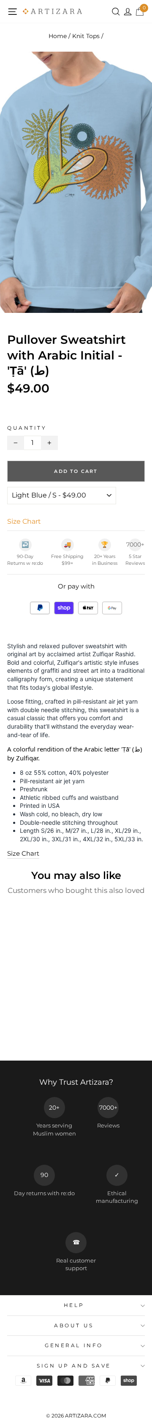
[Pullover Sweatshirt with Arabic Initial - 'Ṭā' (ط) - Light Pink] (52, 1038)
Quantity (26, 428)
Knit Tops (86, 36)
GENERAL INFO (74, 1345)
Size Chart (23, 853)
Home (58, 36)
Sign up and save (74, 1366)
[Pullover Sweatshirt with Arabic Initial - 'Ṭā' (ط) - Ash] (14, 1038)
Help (74, 1305)
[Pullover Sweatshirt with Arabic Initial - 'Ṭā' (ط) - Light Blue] (43, 1038)
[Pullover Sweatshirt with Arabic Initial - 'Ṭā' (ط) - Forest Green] (33, 1038)
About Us (73, 1326)
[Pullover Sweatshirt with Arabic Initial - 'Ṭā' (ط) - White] (23, 1038)
